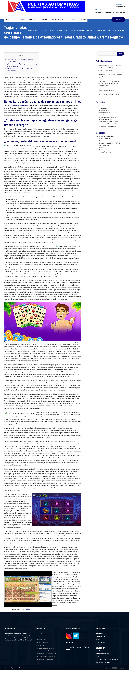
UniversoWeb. (17, 668)
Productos (32, 20)
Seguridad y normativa (77, 20)
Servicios (44, 20)
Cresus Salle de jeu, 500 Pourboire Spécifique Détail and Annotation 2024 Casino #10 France (110, 83)
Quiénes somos (19, 20)
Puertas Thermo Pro (105, 152)
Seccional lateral (104, 145)
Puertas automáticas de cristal (107, 124)
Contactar (118, 19)
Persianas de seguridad (105, 119)
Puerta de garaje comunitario (107, 117)
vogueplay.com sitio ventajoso (21, 106)
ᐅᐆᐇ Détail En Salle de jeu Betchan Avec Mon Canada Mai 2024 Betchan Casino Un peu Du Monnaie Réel (110, 68)
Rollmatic (102, 147)
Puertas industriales (104, 112)
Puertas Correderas (104, 108)
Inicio (8, 20)
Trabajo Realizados (58, 20)
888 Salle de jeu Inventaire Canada (108, 94)
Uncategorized (40, 31)
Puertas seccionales (105, 138)
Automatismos (102, 115)
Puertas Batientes (103, 110)
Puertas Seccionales (104, 106)
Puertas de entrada (105, 150)
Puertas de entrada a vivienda (107, 126)
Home (30, 31)
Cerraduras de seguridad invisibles (108, 121)
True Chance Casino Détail (106, 90)
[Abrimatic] (46, 6)
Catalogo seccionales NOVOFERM (110, 143)
